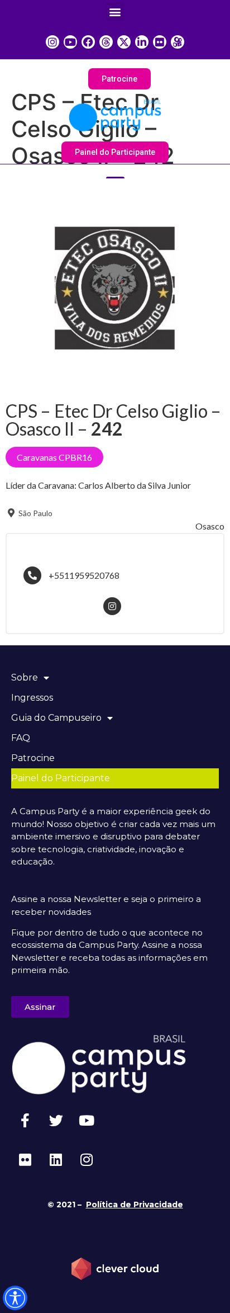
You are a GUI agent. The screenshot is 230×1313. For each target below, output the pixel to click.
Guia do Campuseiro (56, 717)
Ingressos (32, 697)
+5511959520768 (84, 575)
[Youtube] (86, 1120)
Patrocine (33, 758)
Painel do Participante (60, 778)
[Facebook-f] (25, 1120)
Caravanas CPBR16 (54, 457)
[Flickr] (25, 1159)
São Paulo (34, 513)
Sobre (24, 677)
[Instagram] (86, 1159)
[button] (115, 11)
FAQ (20, 738)
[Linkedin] (56, 1159)
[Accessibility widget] (15, 1298)
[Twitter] (56, 1120)
